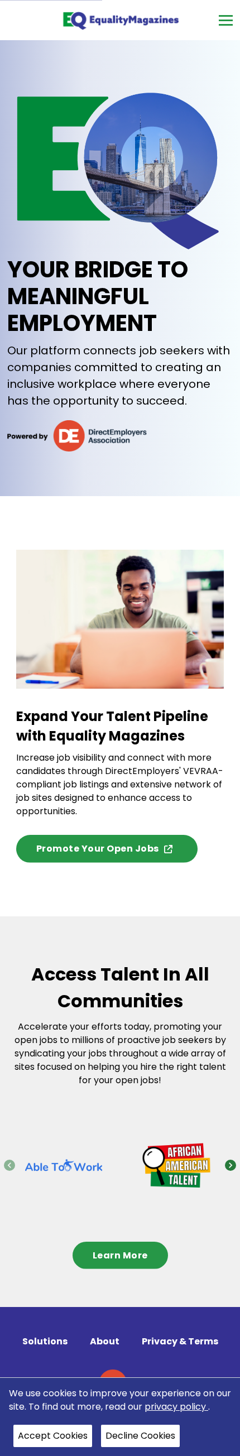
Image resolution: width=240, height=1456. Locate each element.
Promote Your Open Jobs (97, 848)
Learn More (120, 1255)
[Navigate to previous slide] (9, 1165)
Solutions (45, 1341)
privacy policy (176, 1406)
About (104, 1341)
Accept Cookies (53, 1435)
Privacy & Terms (180, 1341)
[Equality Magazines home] (120, 20)
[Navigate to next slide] (230, 1165)
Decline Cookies (140, 1435)
